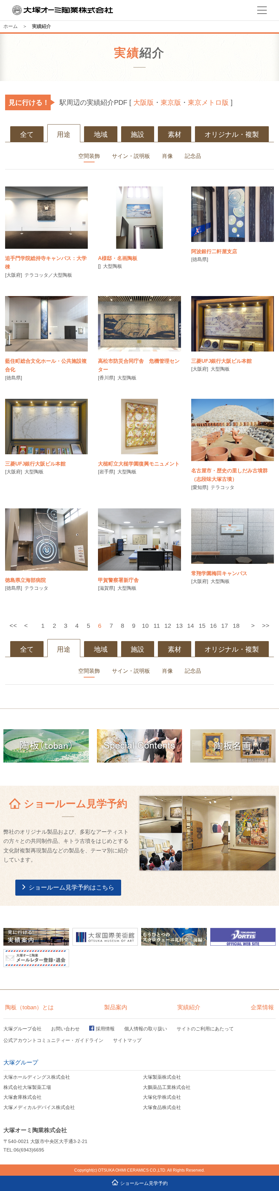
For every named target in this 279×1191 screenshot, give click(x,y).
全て (27, 134)
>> (265, 625)
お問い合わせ (65, 1028)
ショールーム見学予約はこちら (71, 887)
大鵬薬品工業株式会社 (167, 1087)
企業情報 (262, 1007)
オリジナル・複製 (231, 134)
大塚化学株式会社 (162, 1097)
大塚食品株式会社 (162, 1107)
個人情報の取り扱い (145, 1028)
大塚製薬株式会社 (162, 1077)
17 (224, 625)
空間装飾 (89, 156)
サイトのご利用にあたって (205, 1028)
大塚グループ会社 (22, 1028)
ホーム (10, 26)
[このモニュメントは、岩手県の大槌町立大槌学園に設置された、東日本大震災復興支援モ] (139, 426)
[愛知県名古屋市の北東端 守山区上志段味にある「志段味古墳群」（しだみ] (232, 430)
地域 (101, 134)
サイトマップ (127, 1040)
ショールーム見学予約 (144, 1183)
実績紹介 (188, 1007)
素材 (174, 134)
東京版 (171, 102)
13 (179, 625)
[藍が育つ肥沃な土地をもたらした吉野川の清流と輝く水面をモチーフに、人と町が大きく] (46, 323)
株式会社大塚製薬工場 (27, 1087)
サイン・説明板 (131, 156)
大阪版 (143, 102)
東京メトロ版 (208, 102)
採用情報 (105, 1028)
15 (202, 625)
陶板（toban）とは (29, 1007)
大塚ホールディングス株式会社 (36, 1077)
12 (167, 625)
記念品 (193, 156)
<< (13, 625)
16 (213, 625)
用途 (63, 134)
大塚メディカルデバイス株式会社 (39, 1107)
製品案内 (115, 1007)
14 (190, 625)
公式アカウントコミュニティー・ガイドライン (53, 1040)
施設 (137, 134)
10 (145, 625)
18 (236, 625)
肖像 (167, 156)
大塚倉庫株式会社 (22, 1097)
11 (156, 625)
